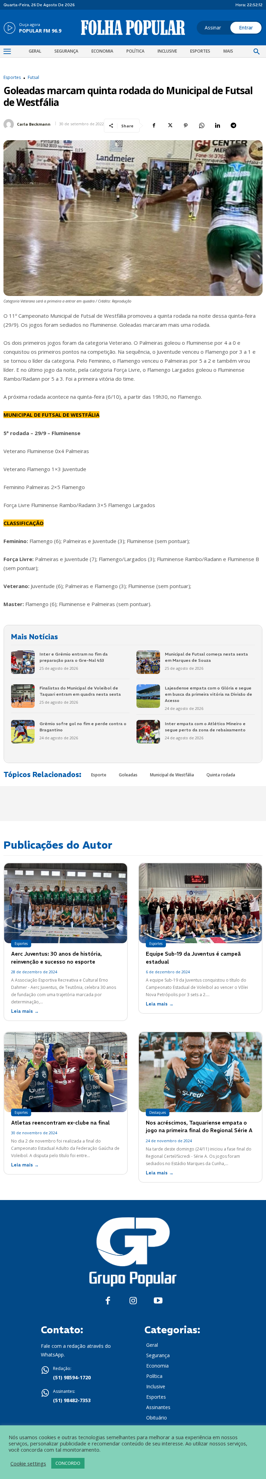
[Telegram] (233, 126)
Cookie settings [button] (28, 1463)
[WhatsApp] (202, 126)
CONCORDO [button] (67, 1463)
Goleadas (128, 775)
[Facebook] (154, 126)
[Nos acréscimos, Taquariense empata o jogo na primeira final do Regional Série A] (200, 1072)
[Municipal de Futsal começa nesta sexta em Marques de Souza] (148, 662)
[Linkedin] (217, 126)
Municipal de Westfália (172, 775)
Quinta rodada (220, 775)
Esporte (98, 775)
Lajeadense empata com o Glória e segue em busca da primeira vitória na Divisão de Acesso (208, 694)
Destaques (157, 1112)
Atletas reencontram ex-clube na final (60, 1122)
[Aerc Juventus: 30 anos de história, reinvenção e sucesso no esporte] (65, 903)
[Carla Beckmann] (9, 124)
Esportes (12, 77)
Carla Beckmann (34, 124)
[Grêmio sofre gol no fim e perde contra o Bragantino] (23, 731)
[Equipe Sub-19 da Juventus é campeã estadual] (200, 903)
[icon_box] (32, 28)
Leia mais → (25, 1011)
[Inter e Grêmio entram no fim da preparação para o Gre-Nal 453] (23, 662)
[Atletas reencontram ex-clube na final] (65, 1072)
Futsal (33, 77)
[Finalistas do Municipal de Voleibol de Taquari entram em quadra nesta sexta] (23, 696)
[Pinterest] (186, 126)
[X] (170, 126)
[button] (257, 52)
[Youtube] (158, 1301)
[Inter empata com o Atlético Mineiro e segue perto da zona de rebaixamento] (148, 731)
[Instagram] (133, 1301)
